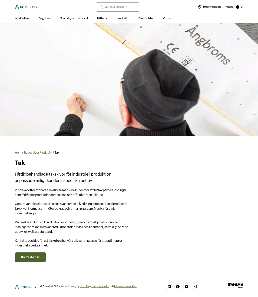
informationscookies (125, 286)
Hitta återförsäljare (212, 7)
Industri (47, 153)
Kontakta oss (30, 257)
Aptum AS (83, 286)
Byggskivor (31, 153)
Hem (18, 153)
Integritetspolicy (100, 286)
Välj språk (229, 7)
